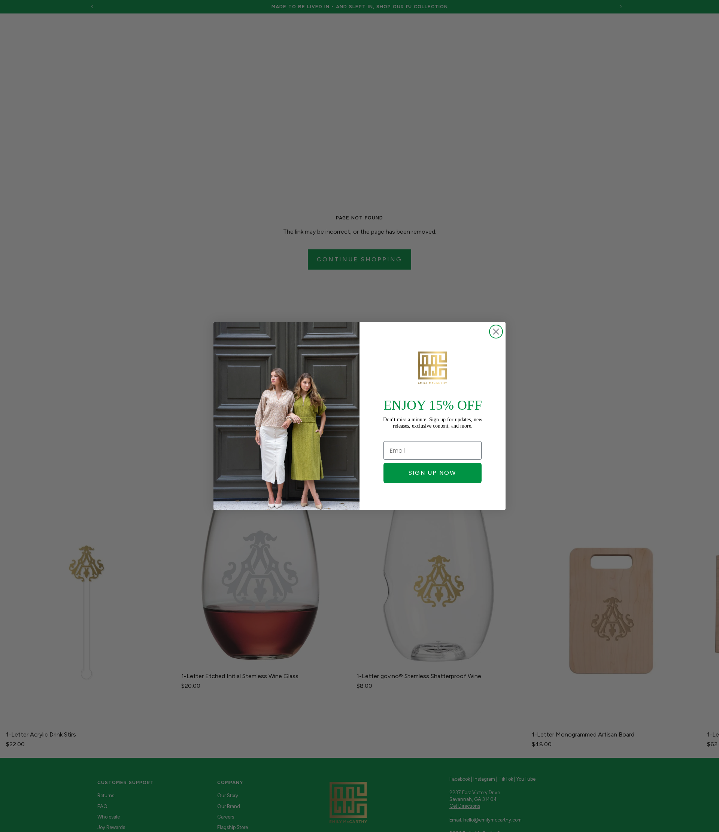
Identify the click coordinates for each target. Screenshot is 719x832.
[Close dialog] (496, 331)
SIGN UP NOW (432, 472)
